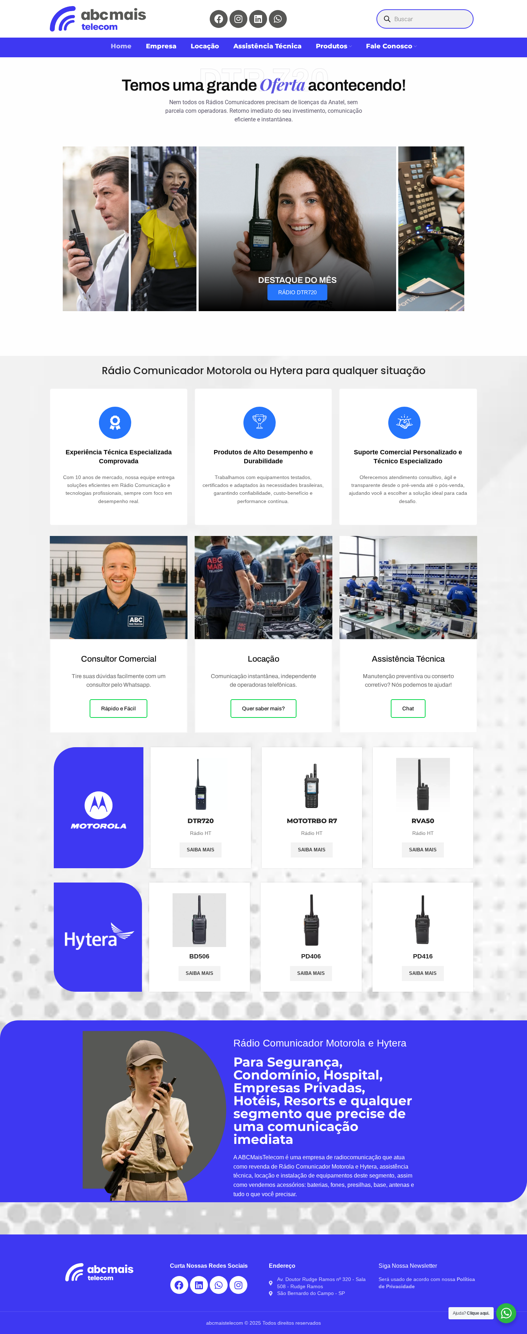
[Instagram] (238, 19)
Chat (408, 708)
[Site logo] (98, 18)
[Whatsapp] (278, 19)
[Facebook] (219, 19)
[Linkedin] (258, 19)
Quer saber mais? (263, 708)
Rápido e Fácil (118, 708)
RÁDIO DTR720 (297, 292)
